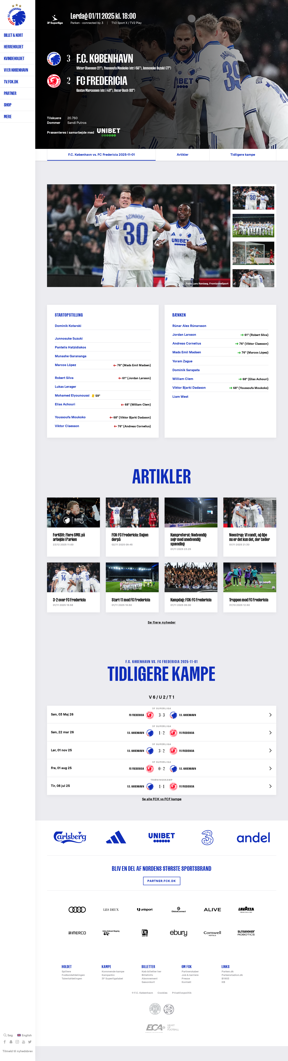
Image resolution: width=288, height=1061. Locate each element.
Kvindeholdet (14, 58)
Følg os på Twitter (29, 1042)
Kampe (106, 966)
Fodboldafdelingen (73, 975)
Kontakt (186, 982)
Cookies (163, 992)
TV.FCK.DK (11, 81)
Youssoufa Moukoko (116, 68)
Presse (186, 978)
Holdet (67, 966)
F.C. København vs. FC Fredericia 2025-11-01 (101, 155)
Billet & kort (13, 35)
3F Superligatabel (112, 978)
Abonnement (150, 978)
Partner (10, 93)
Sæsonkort (148, 982)
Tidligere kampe (242, 155)
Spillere (66, 971)
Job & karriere (190, 975)
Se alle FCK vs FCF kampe (161, 799)
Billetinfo (147, 975)
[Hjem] (16, 16)
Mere (8, 116)
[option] (138, 235)
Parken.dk (228, 971)
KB (223, 982)
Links (226, 966)
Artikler (182, 155)
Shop (7, 104)
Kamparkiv (108, 975)
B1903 (225, 978)
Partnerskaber (190, 971)
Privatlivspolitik (181, 992)
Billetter (148, 966)
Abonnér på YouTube (23, 1042)
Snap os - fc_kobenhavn (11, 1042)
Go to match (161, 708)
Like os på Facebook (4, 1042)
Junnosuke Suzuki (154, 68)
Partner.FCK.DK (161, 881)
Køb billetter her (151, 971)
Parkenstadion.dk (232, 975)
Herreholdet (13, 46)
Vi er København (16, 70)
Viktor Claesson (86, 68)
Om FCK (187, 966)
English (27, 1035)
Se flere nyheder (162, 622)
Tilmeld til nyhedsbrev (18, 1051)
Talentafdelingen (72, 978)
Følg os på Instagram (17, 1042)
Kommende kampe (113, 971)
